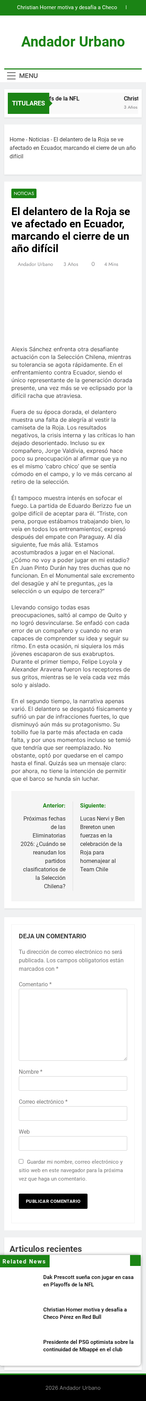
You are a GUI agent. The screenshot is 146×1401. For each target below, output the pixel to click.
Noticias (39, 139)
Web (24, 1131)
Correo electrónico (43, 1101)
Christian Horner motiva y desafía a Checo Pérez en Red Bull (67, 8)
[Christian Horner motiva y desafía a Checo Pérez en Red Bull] (100, 108)
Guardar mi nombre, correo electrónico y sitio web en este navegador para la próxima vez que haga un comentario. (71, 1170)
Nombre (31, 1071)
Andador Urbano (73, 41)
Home (17, 139)
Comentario (35, 984)
